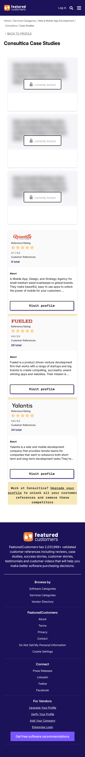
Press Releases (42, 670)
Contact (42, 638)
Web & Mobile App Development (56, 20)
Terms (42, 625)
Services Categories (24, 20)
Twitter (42, 683)
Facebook (42, 690)
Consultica (11, 25)
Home (7, 20)
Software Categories (42, 588)
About (42, 619)
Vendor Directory (43, 601)
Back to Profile (19, 33)
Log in (62, 7)
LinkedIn (42, 677)
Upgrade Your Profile (42, 707)
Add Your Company (42, 720)
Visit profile (42, 306)
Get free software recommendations (42, 736)
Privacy (42, 632)
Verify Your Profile (42, 714)
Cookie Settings (42, 651)
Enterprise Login (42, 727)
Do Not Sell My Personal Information (42, 645)
